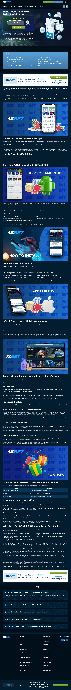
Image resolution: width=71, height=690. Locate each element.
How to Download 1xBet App (44, 57)
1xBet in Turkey (45, 644)
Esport (21, 644)
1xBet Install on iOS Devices (44, 59)
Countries (41, 6)
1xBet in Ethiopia (45, 649)
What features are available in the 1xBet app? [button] (24, 619)
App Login (58, 2)
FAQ (39, 65)
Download (58, 77)
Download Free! (60, 685)
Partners (22, 667)
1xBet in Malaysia (45, 654)
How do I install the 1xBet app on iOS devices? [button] (24, 605)
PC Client (20, 6)
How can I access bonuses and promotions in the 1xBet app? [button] (29, 626)
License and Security (25, 665)
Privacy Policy (23, 670)
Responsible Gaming (24, 660)
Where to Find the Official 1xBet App (15, 57)
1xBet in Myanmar (45, 673)
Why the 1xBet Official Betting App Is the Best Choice (19, 65)
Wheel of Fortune (24, 649)
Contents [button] (7, 53)
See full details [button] (58, 80)
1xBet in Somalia (45, 641)
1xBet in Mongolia (45, 652)
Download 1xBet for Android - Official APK (17, 59)
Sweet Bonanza (23, 646)
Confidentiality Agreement (26, 662)
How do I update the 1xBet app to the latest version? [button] (26, 612)
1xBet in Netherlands (46, 670)
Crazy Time (22, 652)
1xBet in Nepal (45, 646)
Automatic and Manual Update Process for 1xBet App (50, 61)
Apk (5, 6)
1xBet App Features (11, 63)
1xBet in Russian (45, 639)
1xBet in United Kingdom (47, 667)
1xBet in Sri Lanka (45, 665)
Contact (22, 673)
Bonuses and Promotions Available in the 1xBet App (50, 63)
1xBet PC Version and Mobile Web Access (16, 61)
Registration (47, 2)
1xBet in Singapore (46, 636)
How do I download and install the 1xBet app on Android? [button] (28, 592)
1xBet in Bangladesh (46, 660)
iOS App (12, 6)
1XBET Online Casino (30, 6)
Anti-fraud (22, 654)
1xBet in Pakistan (45, 657)
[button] (66, 2)
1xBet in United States (46, 662)
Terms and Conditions (25, 657)
